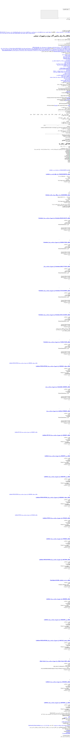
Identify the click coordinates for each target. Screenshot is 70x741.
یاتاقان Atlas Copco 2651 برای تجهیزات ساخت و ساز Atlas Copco (55, 661)
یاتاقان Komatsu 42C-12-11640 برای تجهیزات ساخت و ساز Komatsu (54, 314)
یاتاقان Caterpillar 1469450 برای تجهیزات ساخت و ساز (57, 386)
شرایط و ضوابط (67, 725)
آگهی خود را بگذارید (66, 206)
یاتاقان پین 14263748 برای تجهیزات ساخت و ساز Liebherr (57, 476)
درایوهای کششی (49, 32)
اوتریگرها (17, 32)
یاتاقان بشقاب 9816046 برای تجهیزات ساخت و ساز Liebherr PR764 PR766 (53, 497)
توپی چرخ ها (31, 32)
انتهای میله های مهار (24, 33)
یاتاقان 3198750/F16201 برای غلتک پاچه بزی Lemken (58, 174)
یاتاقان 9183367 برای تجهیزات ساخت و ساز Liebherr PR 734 (56, 435)
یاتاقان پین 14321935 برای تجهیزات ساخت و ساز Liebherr (57, 619)
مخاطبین (63, 721)
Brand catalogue (37, 725)
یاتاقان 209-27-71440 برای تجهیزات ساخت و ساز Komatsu (57, 342)
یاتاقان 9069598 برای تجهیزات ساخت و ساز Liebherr (58, 599)
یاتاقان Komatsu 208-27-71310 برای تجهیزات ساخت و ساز (57, 266)
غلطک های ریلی (39, 32)
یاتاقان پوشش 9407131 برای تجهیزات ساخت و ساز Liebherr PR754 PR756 (53, 640)
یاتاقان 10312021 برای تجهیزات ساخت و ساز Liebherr (58, 681)
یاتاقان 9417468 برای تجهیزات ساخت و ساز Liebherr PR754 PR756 (54, 559)
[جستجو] (49, 14)
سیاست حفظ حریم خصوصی (59, 725)
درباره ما (68, 721)
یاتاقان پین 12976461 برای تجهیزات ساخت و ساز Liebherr (57, 702)
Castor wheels (17, 33)
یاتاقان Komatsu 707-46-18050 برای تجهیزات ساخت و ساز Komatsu (54, 290)
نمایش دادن (67, 139)
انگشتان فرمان (25, 32)
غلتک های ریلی (13, 32)
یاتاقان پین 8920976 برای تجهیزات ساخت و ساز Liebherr (57, 456)
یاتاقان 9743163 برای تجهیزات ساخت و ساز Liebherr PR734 (56, 518)
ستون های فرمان (11, 33)
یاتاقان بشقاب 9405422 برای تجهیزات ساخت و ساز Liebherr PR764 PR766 (53, 366)
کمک (66, 721)
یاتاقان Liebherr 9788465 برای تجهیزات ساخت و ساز (58, 411)
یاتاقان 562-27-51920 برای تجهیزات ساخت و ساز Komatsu (57, 242)
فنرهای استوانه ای (31, 33)
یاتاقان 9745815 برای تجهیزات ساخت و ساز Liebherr (58, 538)
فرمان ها (43, 32)
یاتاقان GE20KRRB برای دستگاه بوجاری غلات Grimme (58, 195)
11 (66, 717)
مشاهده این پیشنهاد (66, 715)
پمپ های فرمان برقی (4, 33)
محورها (34, 32)
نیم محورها (8, 32)
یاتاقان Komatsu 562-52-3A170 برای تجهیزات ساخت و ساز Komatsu (54, 218)
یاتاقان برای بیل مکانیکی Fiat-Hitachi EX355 (60, 580)
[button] (35, 25)
